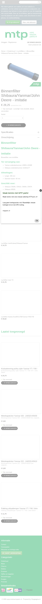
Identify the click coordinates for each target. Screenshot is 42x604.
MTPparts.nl (33, 197)
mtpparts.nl (6, 211)
